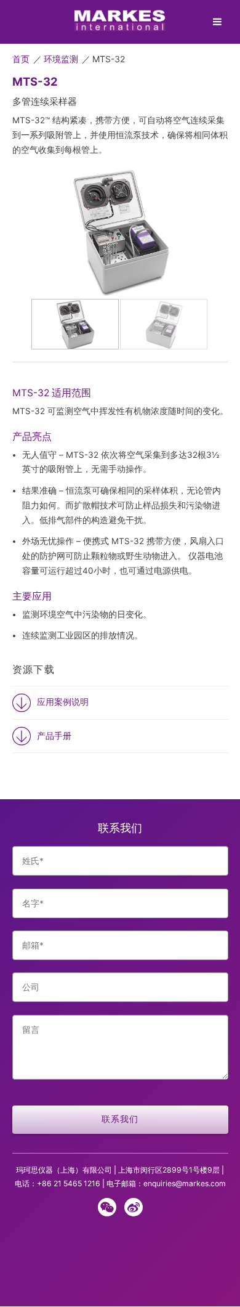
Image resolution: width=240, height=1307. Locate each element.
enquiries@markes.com (184, 1183)
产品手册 (54, 736)
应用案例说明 (63, 702)
